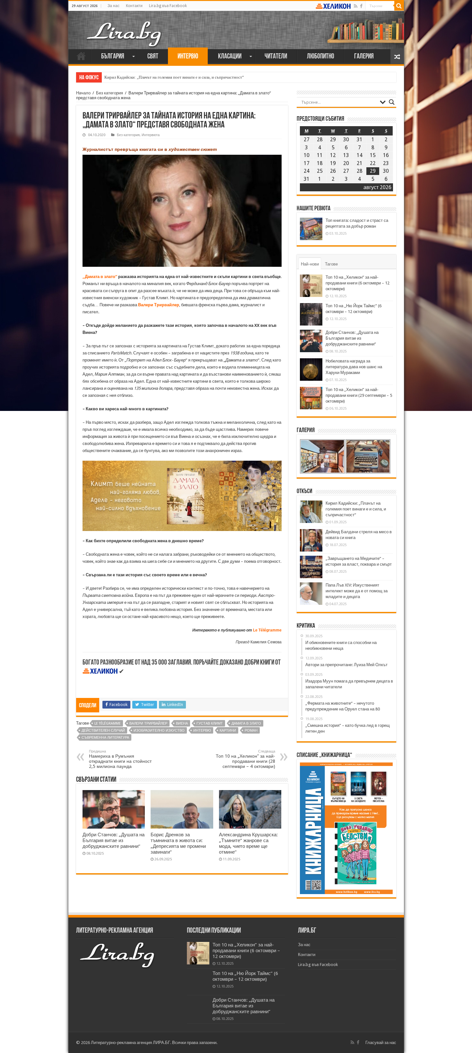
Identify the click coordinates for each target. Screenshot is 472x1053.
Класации (229, 56)
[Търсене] (399, 6)
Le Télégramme (267, 630)
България (112, 56)
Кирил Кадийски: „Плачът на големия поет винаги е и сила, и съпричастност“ (174, 77)
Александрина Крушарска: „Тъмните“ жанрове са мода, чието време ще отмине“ (248, 843)
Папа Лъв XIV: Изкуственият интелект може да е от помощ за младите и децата (357, 591)
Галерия (364, 56)
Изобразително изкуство (159, 730)
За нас (113, 6)
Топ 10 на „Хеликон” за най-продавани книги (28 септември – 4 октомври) (245, 759)
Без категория (109, 93)
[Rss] (355, 6)
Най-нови (310, 264)
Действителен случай (103, 730)
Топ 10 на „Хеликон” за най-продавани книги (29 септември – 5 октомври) (359, 395)
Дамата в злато (246, 723)
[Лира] (124, 27)
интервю (202, 730)
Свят (152, 56)
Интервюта (151, 135)
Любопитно (320, 56)
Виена (182, 723)
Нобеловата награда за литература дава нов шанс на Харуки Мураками (354, 367)
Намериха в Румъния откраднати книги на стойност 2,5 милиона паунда (120, 759)
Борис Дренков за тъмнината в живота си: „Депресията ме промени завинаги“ (178, 843)
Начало (81, 56)
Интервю (188, 56)
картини (228, 730)
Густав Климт (210, 723)
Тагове (331, 264)
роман (251, 730)
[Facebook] (361, 6)
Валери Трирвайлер (148, 723)
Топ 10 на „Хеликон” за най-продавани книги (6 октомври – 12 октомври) (357, 283)
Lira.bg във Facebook (168, 6)
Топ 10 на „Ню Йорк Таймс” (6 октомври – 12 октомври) (245, 976)
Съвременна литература (105, 737)
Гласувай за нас (380, 1042)
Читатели (276, 56)
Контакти (134, 6)
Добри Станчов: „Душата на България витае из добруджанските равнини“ (113, 840)
